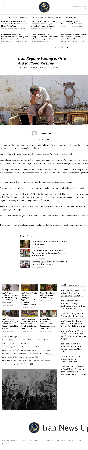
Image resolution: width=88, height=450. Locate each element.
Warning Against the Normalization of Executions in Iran (49, 263)
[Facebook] (55, 47)
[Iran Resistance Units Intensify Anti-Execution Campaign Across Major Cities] (25, 253)
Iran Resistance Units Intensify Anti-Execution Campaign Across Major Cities (74, 36)
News (19, 67)
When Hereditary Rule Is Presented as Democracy (71, 22)
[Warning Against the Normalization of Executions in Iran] (25, 264)
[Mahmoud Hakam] (35, 133)
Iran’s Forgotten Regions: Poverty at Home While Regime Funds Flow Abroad (14, 36)
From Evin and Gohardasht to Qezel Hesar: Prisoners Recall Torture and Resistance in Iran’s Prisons (73, 370)
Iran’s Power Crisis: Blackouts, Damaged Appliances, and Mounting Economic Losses (44, 23)
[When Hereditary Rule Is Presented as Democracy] (25, 244)
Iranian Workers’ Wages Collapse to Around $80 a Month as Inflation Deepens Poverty (44, 36)
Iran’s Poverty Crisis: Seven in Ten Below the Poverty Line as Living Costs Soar (14, 23)
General (25, 67)
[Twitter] (62, 47)
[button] (4, 7)
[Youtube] (68, 47)
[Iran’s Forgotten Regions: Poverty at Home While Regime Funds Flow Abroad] (10, 313)
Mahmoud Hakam (48, 133)
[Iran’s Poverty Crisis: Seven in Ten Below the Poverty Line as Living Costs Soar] (10, 287)
